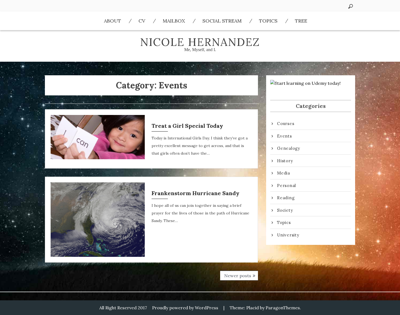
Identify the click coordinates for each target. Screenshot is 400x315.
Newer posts (237, 275)
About (112, 21)
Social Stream (222, 21)
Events (284, 136)
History (285, 160)
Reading (285, 197)
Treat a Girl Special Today (187, 125)
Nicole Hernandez (200, 42)
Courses (285, 123)
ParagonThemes (283, 307)
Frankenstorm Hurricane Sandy (195, 193)
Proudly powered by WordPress (185, 307)
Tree (301, 21)
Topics (268, 21)
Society (285, 210)
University (288, 235)
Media (283, 173)
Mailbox (174, 21)
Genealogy (288, 148)
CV (142, 21)
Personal (286, 185)
